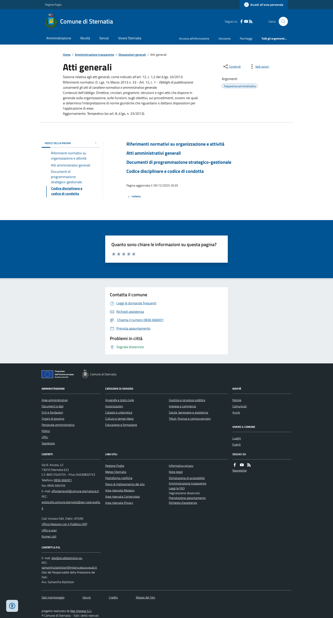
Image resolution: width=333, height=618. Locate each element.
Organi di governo (53, 418)
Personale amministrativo (58, 424)
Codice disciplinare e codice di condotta (165, 171)
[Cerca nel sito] (282, 21)
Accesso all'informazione (194, 38)
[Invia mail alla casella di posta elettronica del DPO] (66, 558)
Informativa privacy (181, 465)
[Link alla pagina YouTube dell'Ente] (242, 465)
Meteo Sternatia (115, 471)
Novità (85, 38)
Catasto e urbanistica (118, 412)
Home (67, 54)
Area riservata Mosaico (119, 490)
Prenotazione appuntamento (187, 498)
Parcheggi (246, 38)
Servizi (104, 38)
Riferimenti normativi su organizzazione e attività (175, 144)
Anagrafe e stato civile (119, 400)
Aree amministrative (55, 400)
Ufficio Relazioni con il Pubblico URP (64, 524)
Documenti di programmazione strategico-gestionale (178, 162)
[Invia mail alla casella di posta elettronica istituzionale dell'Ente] (75, 491)
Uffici (45, 437)
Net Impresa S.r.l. (81, 611)
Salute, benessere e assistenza (188, 412)
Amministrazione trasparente (94, 54)
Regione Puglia (53, 5)
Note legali (176, 471)
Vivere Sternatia (129, 38)
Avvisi (236, 412)
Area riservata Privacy (119, 502)
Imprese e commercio (182, 406)
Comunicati (239, 406)
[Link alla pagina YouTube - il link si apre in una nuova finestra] (246, 21)
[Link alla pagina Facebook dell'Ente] (234, 465)
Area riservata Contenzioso (122, 496)
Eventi (236, 444)
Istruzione (225, 38)
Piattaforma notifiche (118, 478)
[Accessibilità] (12, 606)
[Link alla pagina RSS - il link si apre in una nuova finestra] (250, 21)
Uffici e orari (49, 530)
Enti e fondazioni (52, 412)
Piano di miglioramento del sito (125, 484)
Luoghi (236, 438)
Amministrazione (58, 38)
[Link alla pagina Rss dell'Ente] (249, 465)
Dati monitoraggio (53, 597)
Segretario (48, 443)
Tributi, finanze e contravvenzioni (190, 418)
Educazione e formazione (121, 424)
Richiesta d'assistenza (183, 502)
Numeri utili (49, 536)
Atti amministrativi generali (153, 153)
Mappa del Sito (145, 597)
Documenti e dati (52, 406)
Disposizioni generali (132, 54)
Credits (113, 597)
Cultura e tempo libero (119, 418)
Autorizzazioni (114, 406)
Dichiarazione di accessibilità (187, 478)
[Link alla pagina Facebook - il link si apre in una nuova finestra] (241, 21)
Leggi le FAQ (177, 488)
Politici (46, 431)
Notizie (236, 400)
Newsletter (239, 470)
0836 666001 (63, 480)
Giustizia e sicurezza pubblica (187, 400)
